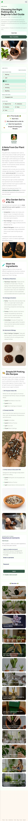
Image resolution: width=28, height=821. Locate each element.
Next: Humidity (14, 37)
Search (24, 819)
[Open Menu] (25, 2)
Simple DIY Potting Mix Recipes (12, 128)
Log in (14, 571)
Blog (18, 819)
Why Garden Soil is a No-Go (14, 121)
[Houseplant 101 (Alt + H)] (2, 2)
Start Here (14, 119)
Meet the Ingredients (14, 124)
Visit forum (5, 541)
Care (7, 819)
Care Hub (14, 33)
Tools (15, 819)
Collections (10, 819)
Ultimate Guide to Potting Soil (10, 190)
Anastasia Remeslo (14, 142)
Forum (21, 819)
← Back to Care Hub (22, 70)
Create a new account (10, 575)
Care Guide (4, 6)
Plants (3, 819)
